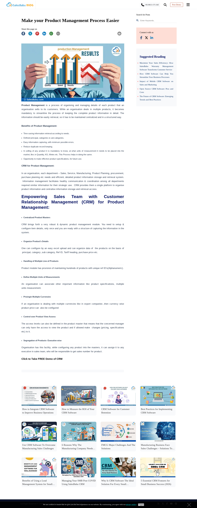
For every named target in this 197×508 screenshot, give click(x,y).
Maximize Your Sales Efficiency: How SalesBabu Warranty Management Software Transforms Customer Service (156, 66)
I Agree (141, 505)
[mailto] (59, 35)
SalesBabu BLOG (20, 5)
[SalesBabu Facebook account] (141, 38)
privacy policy (131, 504)
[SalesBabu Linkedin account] (151, 38)
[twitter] (31, 35)
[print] (121, 35)
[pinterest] (38, 35)
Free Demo (176, 5)
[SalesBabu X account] (146, 38)
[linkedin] (45, 35)
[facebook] (24, 35)
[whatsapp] (52, 35)
